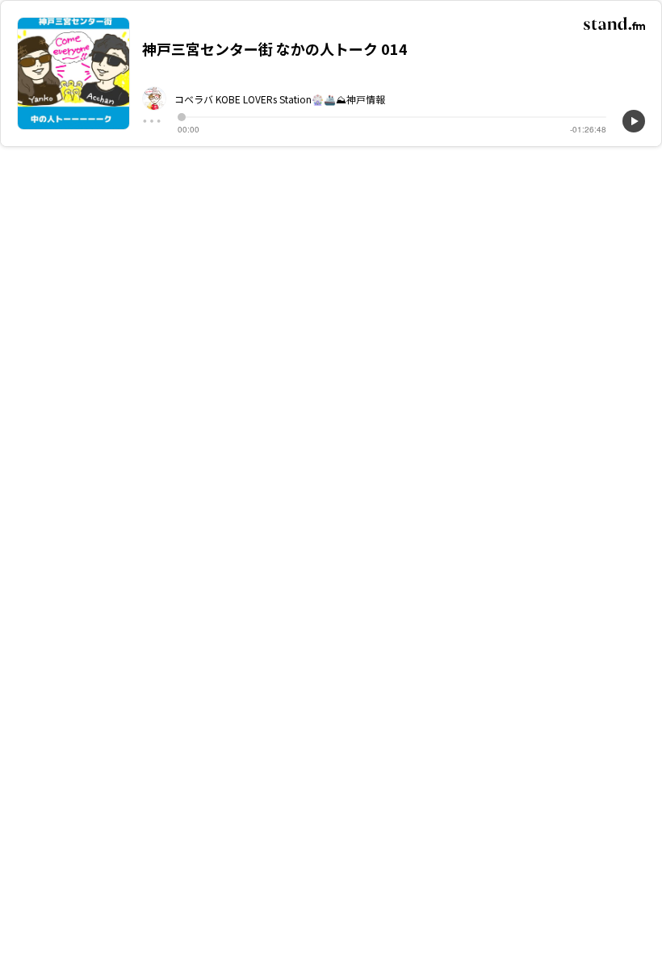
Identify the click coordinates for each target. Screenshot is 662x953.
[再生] (633, 121)
